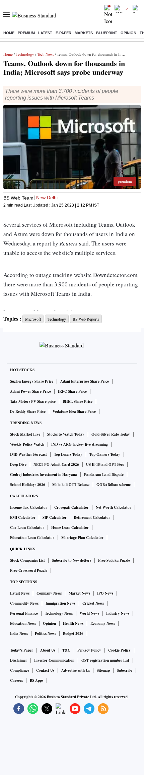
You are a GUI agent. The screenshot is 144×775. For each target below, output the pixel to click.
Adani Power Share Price (30, 391)
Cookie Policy (119, 650)
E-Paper (63, 33)
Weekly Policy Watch (27, 444)
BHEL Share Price (77, 401)
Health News (73, 623)
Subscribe (124, 670)
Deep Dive (18, 464)
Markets (84, 33)
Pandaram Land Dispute (104, 474)
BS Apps (36, 680)
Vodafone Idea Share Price (74, 411)
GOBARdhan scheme (113, 484)
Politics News (45, 633)
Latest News (19, 593)
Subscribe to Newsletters (71, 560)
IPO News (105, 593)
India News (19, 633)
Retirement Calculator (92, 517)
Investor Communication (54, 660)
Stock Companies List (27, 560)
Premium (26, 33)
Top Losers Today (68, 454)
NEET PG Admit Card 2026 (56, 464)
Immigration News (60, 603)
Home (8, 33)
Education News (23, 623)
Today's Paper (21, 650)
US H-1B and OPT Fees (105, 464)
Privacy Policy (89, 650)
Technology (25, 54)
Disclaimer (18, 660)
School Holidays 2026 (27, 484)
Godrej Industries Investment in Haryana (43, 474)
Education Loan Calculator (32, 537)
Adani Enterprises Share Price (84, 381)
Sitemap (103, 670)
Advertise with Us (75, 670)
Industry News (117, 613)
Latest (45, 33)
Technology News (59, 613)
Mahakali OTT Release (70, 484)
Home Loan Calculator (70, 527)
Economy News (102, 623)
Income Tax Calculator (28, 507)
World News (89, 613)
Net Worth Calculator (113, 507)
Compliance (19, 670)
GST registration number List (105, 660)
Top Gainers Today (104, 454)
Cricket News (93, 603)
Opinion (128, 33)
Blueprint (106, 33)
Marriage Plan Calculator (82, 537)
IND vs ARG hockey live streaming (79, 444)
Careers (16, 680)
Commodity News (24, 603)
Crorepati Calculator (71, 507)
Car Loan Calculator (27, 527)
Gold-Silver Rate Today (110, 434)
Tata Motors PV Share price (33, 401)
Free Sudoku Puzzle (114, 560)
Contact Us (45, 670)
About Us (47, 650)
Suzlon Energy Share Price (31, 381)
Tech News (45, 54)
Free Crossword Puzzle (28, 570)
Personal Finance (24, 613)
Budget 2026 (73, 633)
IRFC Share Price (72, 391)
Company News (49, 593)
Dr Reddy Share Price (28, 411)
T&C (66, 650)
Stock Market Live (25, 434)
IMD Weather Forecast (28, 454)
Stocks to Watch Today (65, 434)
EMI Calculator (22, 517)
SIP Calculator (55, 517)
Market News (79, 593)
